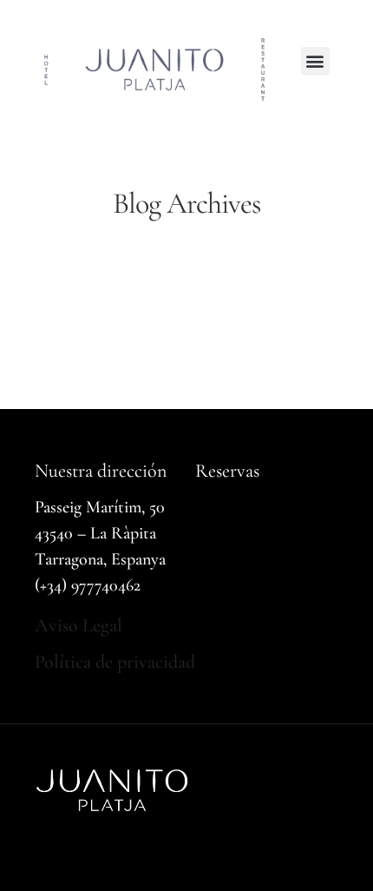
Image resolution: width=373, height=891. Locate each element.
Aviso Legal (78, 625)
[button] (315, 61)
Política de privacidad (115, 661)
